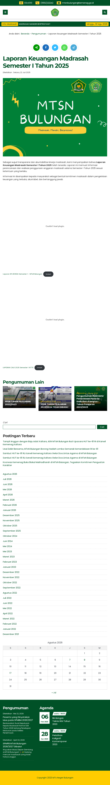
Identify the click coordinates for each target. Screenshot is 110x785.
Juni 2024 (8, 541)
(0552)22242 (47, 2)
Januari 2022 (9, 628)
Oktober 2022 (10, 582)
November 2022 (11, 577)
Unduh (48, 274)
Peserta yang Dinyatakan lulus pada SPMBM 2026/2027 (18, 719)
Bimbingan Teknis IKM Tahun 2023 (61, 721)
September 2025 (12, 530)
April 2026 (8, 494)
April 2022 (8, 613)
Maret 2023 (9, 556)
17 (10, 672)
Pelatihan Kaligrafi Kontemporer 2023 (59, 740)
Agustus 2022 (10, 592)
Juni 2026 (7, 484)
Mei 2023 (7, 551)
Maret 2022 (8, 618)
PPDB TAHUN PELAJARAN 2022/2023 (18, 403)
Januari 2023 (9, 566)
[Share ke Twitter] (55, 47)
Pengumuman (39, 33)
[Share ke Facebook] (46, 47)
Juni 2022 (7, 603)
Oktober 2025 (10, 525)
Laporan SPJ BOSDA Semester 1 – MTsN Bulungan (22, 274)
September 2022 (11, 587)
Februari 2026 (10, 504)
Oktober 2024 (10, 535)
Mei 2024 (7, 546)
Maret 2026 (9, 499)
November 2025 (11, 520)
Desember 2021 (11, 634)
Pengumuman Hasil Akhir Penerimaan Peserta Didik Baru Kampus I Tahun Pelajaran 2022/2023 (90, 402)
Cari (5, 422)
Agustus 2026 (10, 473)
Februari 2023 (10, 561)
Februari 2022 (10, 623)
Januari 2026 (9, 510)
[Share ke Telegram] (73, 47)
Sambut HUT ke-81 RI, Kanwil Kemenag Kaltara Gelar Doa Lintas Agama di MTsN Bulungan (50, 453)
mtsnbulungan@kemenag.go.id (78, 2)
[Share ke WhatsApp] (64, 48)
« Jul (54, 692)
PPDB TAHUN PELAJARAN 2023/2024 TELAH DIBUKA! (54, 406)
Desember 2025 (11, 515)
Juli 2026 (7, 479)
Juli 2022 (7, 597)
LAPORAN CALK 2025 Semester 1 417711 (18, 367)
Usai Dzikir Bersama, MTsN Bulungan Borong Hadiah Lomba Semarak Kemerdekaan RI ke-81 (50, 448)
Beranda (25, 33)
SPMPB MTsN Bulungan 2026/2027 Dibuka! (14, 745)
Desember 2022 (11, 572)
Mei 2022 (7, 608)
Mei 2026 (7, 489)
